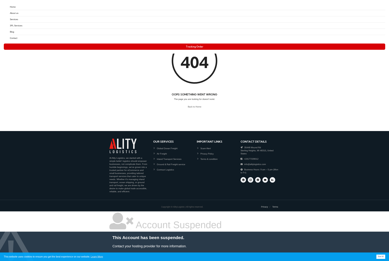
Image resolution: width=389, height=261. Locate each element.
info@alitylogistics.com (255, 164)
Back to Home (194, 106)
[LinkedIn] (272, 180)
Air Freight (162, 153)
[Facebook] (258, 180)
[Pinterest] (243, 180)
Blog (12, 32)
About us (14, 13)
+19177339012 (251, 159)
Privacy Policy (207, 153)
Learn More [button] (97, 256)
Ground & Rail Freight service (171, 164)
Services (14, 19)
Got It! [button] (381, 257)
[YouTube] (265, 180)
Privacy (264, 207)
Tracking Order (194, 46)
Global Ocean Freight (167, 148)
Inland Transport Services (169, 159)
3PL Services (16, 25)
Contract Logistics (165, 169)
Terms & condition (209, 159)
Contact (13, 38)
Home (13, 7)
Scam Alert (205, 148)
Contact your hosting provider (133, 246)
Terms (275, 207)
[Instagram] (250, 180)
